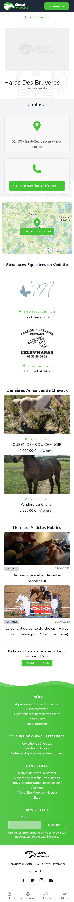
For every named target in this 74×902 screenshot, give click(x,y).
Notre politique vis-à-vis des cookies (37, 753)
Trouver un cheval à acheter (37, 773)
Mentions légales (37, 748)
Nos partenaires (37, 724)
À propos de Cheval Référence (37, 704)
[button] (37, 223)
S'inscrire (54, 825)
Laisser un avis (37, 663)
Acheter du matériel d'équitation (37, 778)
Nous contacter (37, 709)
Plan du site (37, 719)
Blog (37, 797)
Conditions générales (37, 743)
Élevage (37, 787)
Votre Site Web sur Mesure (37, 792)
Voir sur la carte (37, 231)
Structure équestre (37, 17)
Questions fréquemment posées (37, 714)
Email (24, 817)
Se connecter (56, 6)
